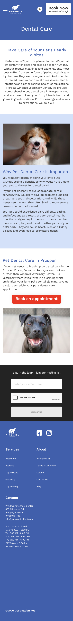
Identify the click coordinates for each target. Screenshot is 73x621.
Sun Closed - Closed (16, 526)
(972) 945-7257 (13, 515)
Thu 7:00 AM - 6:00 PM (17, 539)
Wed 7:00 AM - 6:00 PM (17, 536)
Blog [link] (39, 486)
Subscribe (36, 411)
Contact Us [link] (42, 479)
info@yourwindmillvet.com (19, 519)
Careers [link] (40, 472)
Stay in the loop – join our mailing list (36, 372)
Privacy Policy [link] (43, 458)
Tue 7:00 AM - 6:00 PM (17, 533)
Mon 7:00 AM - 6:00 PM (17, 530)
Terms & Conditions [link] (46, 465)
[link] (58, 9)
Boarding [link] (10, 465)
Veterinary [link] (10, 458)
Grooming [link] (10, 479)
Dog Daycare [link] (12, 472)
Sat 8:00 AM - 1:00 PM (16, 546)
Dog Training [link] (12, 486)
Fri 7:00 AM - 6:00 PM (16, 543)
